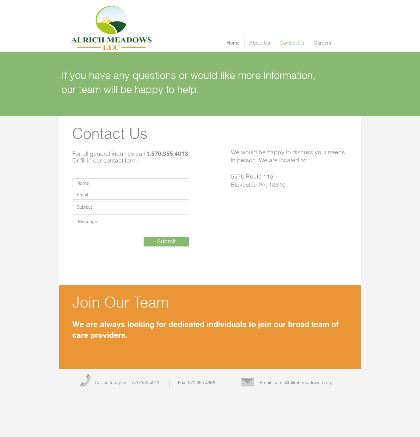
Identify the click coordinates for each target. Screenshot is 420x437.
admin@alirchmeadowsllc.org (303, 382)
